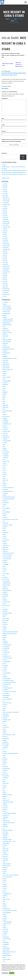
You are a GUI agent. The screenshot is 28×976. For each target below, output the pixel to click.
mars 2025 (5, 215)
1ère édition (5, 302)
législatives (5, 676)
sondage (4, 888)
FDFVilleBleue (6, 564)
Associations (5, 384)
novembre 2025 (6, 200)
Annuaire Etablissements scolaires (10, 358)
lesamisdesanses (6, 695)
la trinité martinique (7, 661)
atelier (4, 386)
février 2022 (5, 285)
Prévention (5, 805)
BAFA (4, 390)
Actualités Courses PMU (8, 319)
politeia (4, 792)
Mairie (4, 710)
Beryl (4, 403)
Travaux (4, 927)
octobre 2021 (6, 292)
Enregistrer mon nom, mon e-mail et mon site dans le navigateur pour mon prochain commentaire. (13, 140)
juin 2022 (5, 277)
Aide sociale (5, 336)
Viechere (5, 946)
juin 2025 (5, 210)
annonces (5, 354)
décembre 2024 (6, 221)
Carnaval (4, 425)
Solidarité (5, 884)
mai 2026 (5, 189)
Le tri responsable (6, 673)
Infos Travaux (5, 620)
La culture (5, 654)
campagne (5, 418)
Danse (4, 476)
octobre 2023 (6, 247)
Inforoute (5, 614)
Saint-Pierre (5, 858)
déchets (4, 485)
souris (4, 890)
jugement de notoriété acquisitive (10, 633)
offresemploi (5, 746)
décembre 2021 (6, 288)
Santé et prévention (7, 863)
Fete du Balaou (6, 573)
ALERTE (4, 345)
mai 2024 (5, 234)
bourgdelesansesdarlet (7, 410)
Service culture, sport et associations (10, 875)
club (4, 444)
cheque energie (6, 437)
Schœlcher (5, 867)
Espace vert (5, 549)
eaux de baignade (6, 512)
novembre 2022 (6, 268)
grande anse (5, 596)
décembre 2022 (6, 266)
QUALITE (5, 819)
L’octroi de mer (6, 648)
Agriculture (5, 334)
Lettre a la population (7, 699)
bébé (4, 397)
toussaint (5, 918)
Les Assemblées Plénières (8, 680)
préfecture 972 (6, 800)
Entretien (5, 538)
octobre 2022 (6, 270)
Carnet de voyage (6, 431)
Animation (5, 351)
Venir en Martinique (7, 938)
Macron (4, 708)
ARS (4, 379)
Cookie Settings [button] (5, 973)
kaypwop (5, 641)
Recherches (5, 832)
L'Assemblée (5, 643)
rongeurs (5, 852)
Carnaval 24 (5, 427)
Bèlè (4, 399)
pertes (4, 772)
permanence (5, 766)
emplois (4, 530)
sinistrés (4, 880)
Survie (4, 903)
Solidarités (5, 886)
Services (5, 878)
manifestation (5, 714)
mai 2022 (5, 279)
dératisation (5, 493)
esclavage (5, 543)
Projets (4, 811)
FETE (4, 571)
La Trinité (5, 659)
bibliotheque (5, 405)
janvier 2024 (5, 242)
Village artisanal (6, 950)
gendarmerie (5, 588)
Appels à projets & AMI (7, 369)
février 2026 (5, 195)
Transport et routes (7, 923)
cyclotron (5, 474)
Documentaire (6, 502)
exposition (5, 560)
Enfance (4, 534)
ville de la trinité (6, 953)
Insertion (4, 622)
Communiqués (6, 455)
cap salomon (5, 422)
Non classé (5, 736)
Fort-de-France (6, 579)
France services (6, 581)
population (5, 796)
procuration (5, 807)
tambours (5, 907)
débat (4, 482)
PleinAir (4, 787)
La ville (4, 663)
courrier (4, 463)
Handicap (5, 600)
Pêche (4, 764)
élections (5, 527)
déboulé (4, 483)
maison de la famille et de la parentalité (11, 712)
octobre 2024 (6, 225)
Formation (5, 577)
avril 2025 (5, 214)
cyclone (4, 472)
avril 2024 (5, 236)
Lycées (4, 706)
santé (4, 862)
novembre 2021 (6, 290)
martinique (5, 717)
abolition (4, 304)
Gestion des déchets (7, 590)
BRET (4, 412)
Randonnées (5, 826)
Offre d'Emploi (6, 744)
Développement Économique (9, 497)
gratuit (4, 598)
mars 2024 (5, 238)
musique (4, 732)
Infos (16, 20)
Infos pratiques (6, 618)
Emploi (4, 528)
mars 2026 (5, 193)
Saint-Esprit (5, 856)
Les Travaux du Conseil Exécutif (9, 691)
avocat (4, 388)
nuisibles (4, 740)
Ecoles (4, 515)
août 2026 (5, 184)
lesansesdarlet (6, 697)
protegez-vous (6, 815)
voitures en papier (6, 959)
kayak (4, 639)
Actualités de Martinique (8, 321)
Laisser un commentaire (14, 22)
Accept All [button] (11, 973)
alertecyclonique (6, 347)
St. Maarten (4, 165)
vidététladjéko (6, 942)
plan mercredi (6, 783)
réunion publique (6, 843)
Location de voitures (7, 702)
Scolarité (5, 869)
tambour (4, 905)
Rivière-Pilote (5, 848)
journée (4, 629)
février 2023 (5, 262)
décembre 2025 (6, 199)
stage (4, 901)
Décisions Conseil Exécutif (8, 487)
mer (4, 723)
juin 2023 (5, 255)
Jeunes (4, 626)
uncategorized (6, 937)
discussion (5, 500)
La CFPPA (5, 650)
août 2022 (5, 273)
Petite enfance (6, 775)
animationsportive (6, 352)
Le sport (4, 671)
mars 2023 (5, 260)
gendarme (5, 586)
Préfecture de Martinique (8, 802)
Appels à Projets (6, 367)
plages (4, 781)
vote (4, 961)
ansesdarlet (5, 362)
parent (4, 757)
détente (4, 495)
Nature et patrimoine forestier (9, 734)
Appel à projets (6, 364)
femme (4, 566)
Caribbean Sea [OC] (5, 178)
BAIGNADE (5, 392)
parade (4, 755)
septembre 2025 (6, 204)
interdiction (5, 624)
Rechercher (4, 153)
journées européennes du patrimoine (10, 631)
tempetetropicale (6, 908)
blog (4, 409)
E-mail (3, 124)
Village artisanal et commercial (9, 951)
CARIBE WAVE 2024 (7, 424)
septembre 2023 (6, 249)
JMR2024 (5, 628)
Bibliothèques (5, 407)
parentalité (5, 759)
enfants (4, 536)
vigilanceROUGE (6, 948)
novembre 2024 (6, 223)
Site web (4, 131)
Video (4, 940)
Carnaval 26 (5, 429)
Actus (4, 326)
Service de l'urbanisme (7, 877)
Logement (5, 704)
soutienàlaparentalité (7, 893)
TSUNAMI (5, 933)
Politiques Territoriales (7, 794)
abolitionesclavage (6, 306)
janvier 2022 (5, 287)
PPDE (4, 798)
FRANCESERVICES (7, 583)
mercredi (5, 725)
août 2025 (5, 206)
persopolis (5, 770)
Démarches (5, 489)
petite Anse (5, 774)
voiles (4, 957)
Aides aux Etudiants (7, 341)
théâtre (4, 914)
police (4, 790)
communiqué (5, 454)
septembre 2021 (6, 294)
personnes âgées (6, 768)
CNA (4, 446)
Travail (4, 925)
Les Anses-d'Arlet (6, 678)
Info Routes (5, 609)
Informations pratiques (7, 613)
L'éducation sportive (7, 644)
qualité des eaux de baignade (9, 822)
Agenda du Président (7, 332)
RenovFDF (5, 835)
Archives (4, 373)
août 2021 (5, 296)
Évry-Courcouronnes (7, 558)
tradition (4, 920)
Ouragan (4, 751)
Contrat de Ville (6, 461)
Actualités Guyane (6, 322)
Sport (4, 897)
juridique (4, 637)
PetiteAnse (5, 777)
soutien (4, 892)
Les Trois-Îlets (6, 693)
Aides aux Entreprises (7, 339)
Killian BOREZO (19, 19)
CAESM (4, 414)
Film (4, 575)
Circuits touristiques (7, 440)
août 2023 (5, 251)
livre (4, 701)
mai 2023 (5, 257)
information (5, 611)
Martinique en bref (6, 719)
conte (4, 459)
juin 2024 (5, 232)
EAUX (4, 510)
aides (4, 337)
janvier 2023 (5, 264)
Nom (3, 118)
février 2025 (5, 217)
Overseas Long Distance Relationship (10, 753)
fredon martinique (6, 585)
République (5, 837)
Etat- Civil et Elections (7, 555)
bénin (4, 401)
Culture (4, 468)
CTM (4, 467)
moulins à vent (6, 727)
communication (6, 452)
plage (4, 779)
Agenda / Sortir (6, 330)
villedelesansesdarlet (7, 955)
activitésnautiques (6, 313)
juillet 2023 (5, 253)
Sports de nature (6, 899)
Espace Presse (6, 545)
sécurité (4, 871)
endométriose (6, 532)
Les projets (5, 686)
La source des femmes (7, 658)
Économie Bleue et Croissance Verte (10, 519)
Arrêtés (4, 375)
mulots (4, 729)
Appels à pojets (6, 366)
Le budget (5, 667)
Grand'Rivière (5, 594)
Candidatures (5, 420)
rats (3, 828)
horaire (4, 603)
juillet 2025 (5, 208)
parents (4, 761)
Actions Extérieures (7, 309)
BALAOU (4, 394)
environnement (6, 540)
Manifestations (6, 716)
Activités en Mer (6, 311)
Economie (5, 517)
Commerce (5, 450)
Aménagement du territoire (8, 349)
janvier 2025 (5, 219)
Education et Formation (7, 525)
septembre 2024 (6, 227)
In (3, 607)
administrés (5, 328)
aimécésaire (5, 343)
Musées (4, 731)
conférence (5, 457)
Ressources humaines (7, 839)
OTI (3, 749)
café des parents (6, 416)
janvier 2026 (5, 197)
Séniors (4, 873)
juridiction (5, 635)
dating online (5, 480)
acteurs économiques (7, 308)
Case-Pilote (5, 433)
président (5, 804)
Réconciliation (6, 834)
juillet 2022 (5, 275)
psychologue (5, 817)
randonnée (5, 824)
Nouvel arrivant (6, 738)
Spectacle (5, 895)
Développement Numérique (8, 498)
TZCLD (4, 935)
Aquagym (5, 371)
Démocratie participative (8, 491)
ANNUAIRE (5, 356)
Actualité (5, 315)
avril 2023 (5, 259)
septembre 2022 (6, 272)
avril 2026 (5, 191)
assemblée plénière (7, 381)
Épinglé (4, 541)
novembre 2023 (6, 245)
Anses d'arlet (5, 360)
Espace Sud (5, 547)
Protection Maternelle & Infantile (9, 813)
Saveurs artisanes (6, 865)
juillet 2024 (5, 230)
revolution (5, 845)
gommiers (5, 592)
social (4, 882)
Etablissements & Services (8, 553)
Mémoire (5, 721)
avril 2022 (5, 281)
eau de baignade (6, 508)
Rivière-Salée (5, 850)
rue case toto (5, 854)
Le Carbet (5, 669)
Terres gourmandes (7, 912)
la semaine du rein (6, 656)
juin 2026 (5, 187)
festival (4, 570)
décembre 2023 (6, 243)
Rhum (4, 847)
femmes (4, 568)
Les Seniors (5, 689)
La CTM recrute (6, 652)
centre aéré (5, 435)
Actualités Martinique (7, 324)
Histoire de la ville (6, 601)
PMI (4, 789)
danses (4, 478)
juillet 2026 (5, 186)
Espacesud (5, 551)
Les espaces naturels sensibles (9, 682)
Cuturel (4, 470)
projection (5, 809)
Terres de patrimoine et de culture (10, 910)
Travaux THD (5, 929)
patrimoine (5, 762)
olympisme (5, 747)
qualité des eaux (6, 820)
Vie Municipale (6, 944)
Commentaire (5, 98)
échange (4, 513)
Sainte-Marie (5, 860)
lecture (4, 674)
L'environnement (6, 646)
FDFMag (4, 562)
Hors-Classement (6, 605)
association (5, 382)
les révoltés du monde (7, 688)
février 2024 (5, 240)
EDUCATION (5, 523)
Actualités (5, 317)
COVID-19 (5, 465)
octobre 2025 (6, 202)
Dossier (4, 504)
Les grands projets (7, 684)
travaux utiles (5, 931)
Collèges (4, 448)
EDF (4, 521)
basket (4, 395)
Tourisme (5, 916)
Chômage (5, 439)
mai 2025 (5, 212)
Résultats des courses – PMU (9, 841)
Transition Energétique (7, 922)
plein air (4, 785)
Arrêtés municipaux (7, 377)
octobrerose (5, 742)
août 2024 (5, 229)
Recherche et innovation (8, 830)
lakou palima (5, 665)
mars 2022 (5, 283)
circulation (5, 442)
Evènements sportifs (7, 556)
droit (4, 506)
